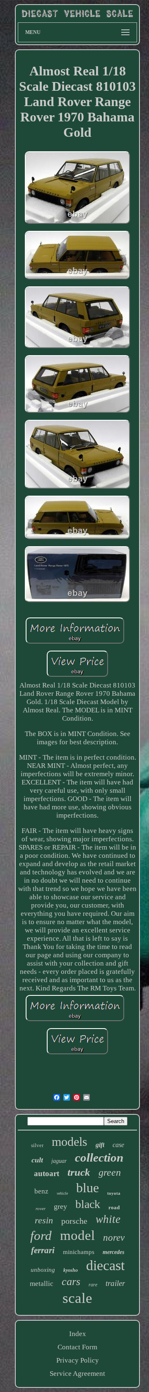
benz (41, 1191)
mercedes (113, 1252)
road (114, 1207)
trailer (115, 1283)
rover (41, 1208)
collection (99, 1157)
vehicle (62, 1193)
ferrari (43, 1250)
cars (71, 1282)
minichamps (78, 1252)
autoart (46, 1173)
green (110, 1172)
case (118, 1144)
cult (37, 1160)
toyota (113, 1193)
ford (41, 1235)
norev (114, 1237)
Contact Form (77, 1347)
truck (78, 1172)
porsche (74, 1220)
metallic (41, 1284)
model (77, 1235)
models (69, 1141)
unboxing (43, 1269)
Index (77, 1334)
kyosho (70, 1270)
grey (60, 1206)
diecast (105, 1265)
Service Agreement (77, 1373)
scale (77, 1298)
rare (93, 1285)
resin (44, 1220)
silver (37, 1145)
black (87, 1204)
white (108, 1219)
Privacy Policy (77, 1360)
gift (100, 1144)
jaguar (59, 1161)
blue (87, 1187)
